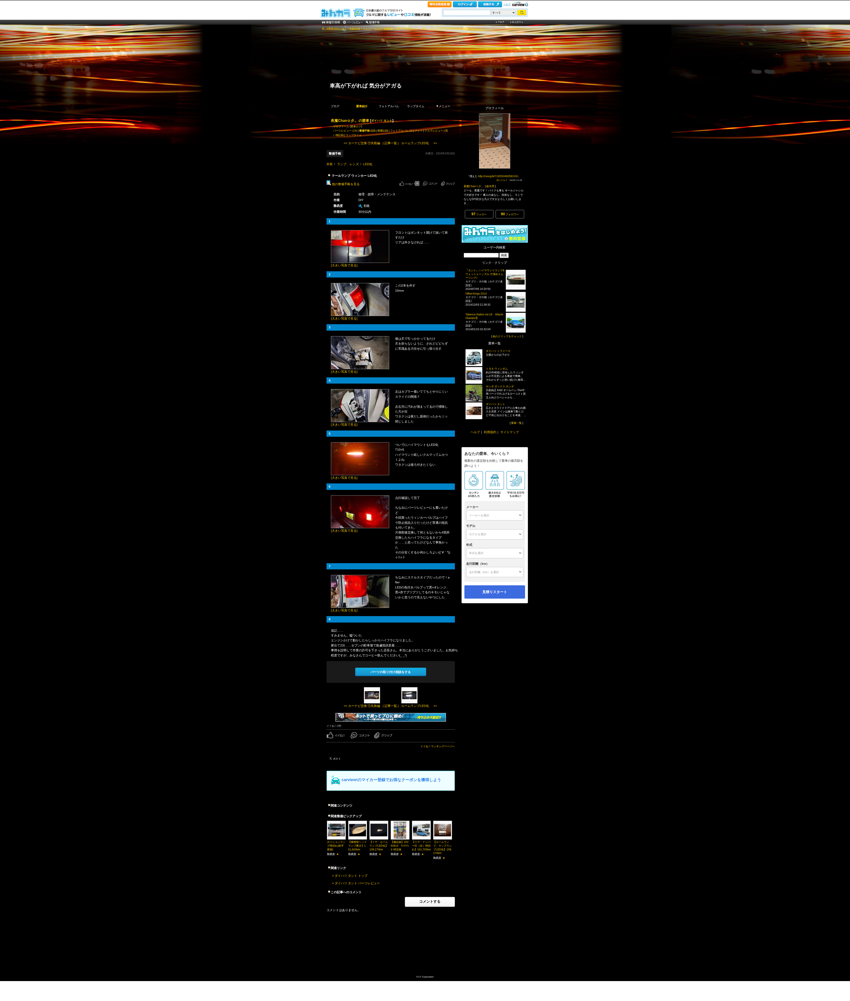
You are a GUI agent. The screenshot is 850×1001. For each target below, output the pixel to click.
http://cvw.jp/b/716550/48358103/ (498, 176)
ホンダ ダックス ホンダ (500, 386)
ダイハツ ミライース (498, 351)
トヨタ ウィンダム (497, 368)
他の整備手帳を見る (345, 184)
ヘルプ (507, 4)
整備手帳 (388, 28)
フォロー (479, 214)
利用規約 (490, 432)
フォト (419, 130)
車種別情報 (354, 28)
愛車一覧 (516, 423)
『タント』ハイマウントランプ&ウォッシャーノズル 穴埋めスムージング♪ (485, 274)
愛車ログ (356, 126)
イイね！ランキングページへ (437, 746)
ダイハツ (367, 28)
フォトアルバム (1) (401, 130)
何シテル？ (502, 180)
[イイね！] (406, 183)
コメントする (429, 901)
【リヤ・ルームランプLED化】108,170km (378, 845)
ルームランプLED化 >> (419, 143)
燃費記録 (382, 130)
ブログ (335, 106)
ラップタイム (415, 106)
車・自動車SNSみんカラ (334, 28)
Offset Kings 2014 (476, 293)
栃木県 (490, 186)
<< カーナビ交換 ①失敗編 (362, 143)
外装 (397, 28)
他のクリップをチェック (507, 336)
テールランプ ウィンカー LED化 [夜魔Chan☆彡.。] (455, 28)
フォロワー (510, 214)
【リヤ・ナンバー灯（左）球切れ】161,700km (421, 845)
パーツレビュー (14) (345, 130)
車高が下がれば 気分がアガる (366, 85)
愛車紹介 (362, 106)
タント (378, 28)
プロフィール (341, 126)
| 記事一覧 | (391, 143)
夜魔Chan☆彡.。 (474, 186)
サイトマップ (509, 432)
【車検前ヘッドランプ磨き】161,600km (357, 845)
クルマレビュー (434, 130)
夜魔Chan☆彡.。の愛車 (350, 120)
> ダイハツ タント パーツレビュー (356, 883)
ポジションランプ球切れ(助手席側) (336, 845)
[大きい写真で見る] (344, 265)
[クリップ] (448, 183)
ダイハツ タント (381, 120)
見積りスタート (494, 592)
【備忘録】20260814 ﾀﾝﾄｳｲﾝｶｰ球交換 (400, 845)
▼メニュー (443, 106)
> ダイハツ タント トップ (349, 875)
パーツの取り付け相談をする (391, 672)
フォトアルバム (389, 106)
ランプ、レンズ (410, 28)
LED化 (424, 28)
